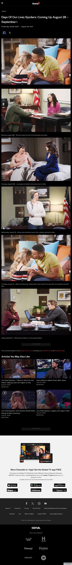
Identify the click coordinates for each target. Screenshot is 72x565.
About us (8, 508)
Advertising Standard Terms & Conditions (55, 508)
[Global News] (28, 539)
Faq (20, 514)
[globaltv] (36, 3)
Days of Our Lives (26, 351)
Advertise (12, 514)
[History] (43, 539)
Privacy (27, 508)
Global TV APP (42, 514)
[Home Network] (43, 548)
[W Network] (43, 557)
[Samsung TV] (36, 490)
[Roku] (12, 490)
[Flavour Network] (28, 548)
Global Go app (59, 351)
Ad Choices (68, 563)
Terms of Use (36, 508)
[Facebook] (4, 33)
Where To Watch (29, 514)
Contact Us (18, 508)
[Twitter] (10, 33)
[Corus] (36, 528)
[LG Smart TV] (60, 490)
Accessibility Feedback (56, 514)
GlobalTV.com (46, 351)
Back (4, 11)
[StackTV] (28, 557)
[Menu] (2, 3)
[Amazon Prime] (59, 485)
